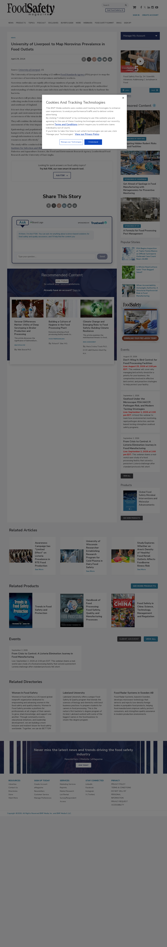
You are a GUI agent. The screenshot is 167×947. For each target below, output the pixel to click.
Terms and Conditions (66, 124)
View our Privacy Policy (87, 134)
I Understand (93, 142)
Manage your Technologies (71, 142)
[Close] (123, 98)
